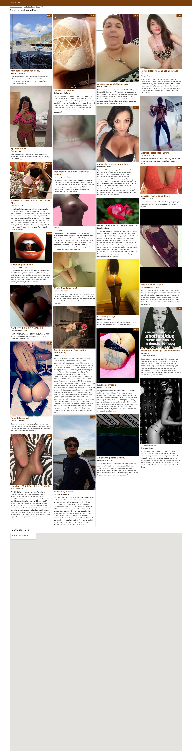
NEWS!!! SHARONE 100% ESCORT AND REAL (30, 201)
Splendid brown (18, 148)
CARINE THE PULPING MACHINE (27, 328)
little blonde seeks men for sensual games (71, 172)
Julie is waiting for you (151, 284)
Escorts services (16, 7)
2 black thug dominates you (111, 457)
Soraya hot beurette (64, 90)
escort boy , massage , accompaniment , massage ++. (160, 351)
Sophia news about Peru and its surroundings (70, 351)
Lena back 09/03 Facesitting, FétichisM (30, 486)
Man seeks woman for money (25, 70)
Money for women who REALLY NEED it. (117, 225)
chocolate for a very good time (112, 164)
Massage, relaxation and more (155, 196)
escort (57, 227)
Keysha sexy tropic (106, 385)
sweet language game (22, 264)
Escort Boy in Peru (63, 491)
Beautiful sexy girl (20, 418)
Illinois (38, 7)
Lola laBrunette (148, 445)
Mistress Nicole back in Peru (154, 153)
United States (29, 7)
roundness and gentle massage (112, 84)
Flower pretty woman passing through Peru (159, 72)
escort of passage (106, 316)
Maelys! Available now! (65, 288)
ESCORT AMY (15, 3)
